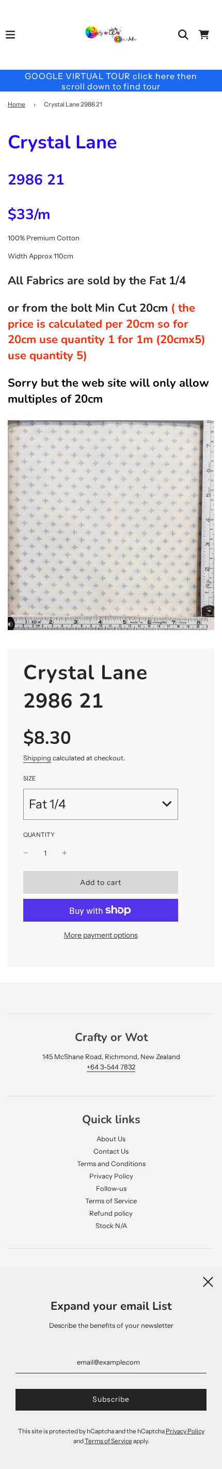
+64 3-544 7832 (111, 1067)
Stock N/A (111, 1225)
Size (29, 778)
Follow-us (111, 1188)
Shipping (37, 758)
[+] (64, 853)
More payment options (101, 935)
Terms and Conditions (111, 1163)
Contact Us (111, 1151)
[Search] (183, 35)
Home (16, 104)
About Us (111, 1139)
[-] (25, 853)
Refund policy (111, 1213)
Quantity (39, 834)
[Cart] (204, 35)
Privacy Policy (111, 1176)
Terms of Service (111, 1201)
